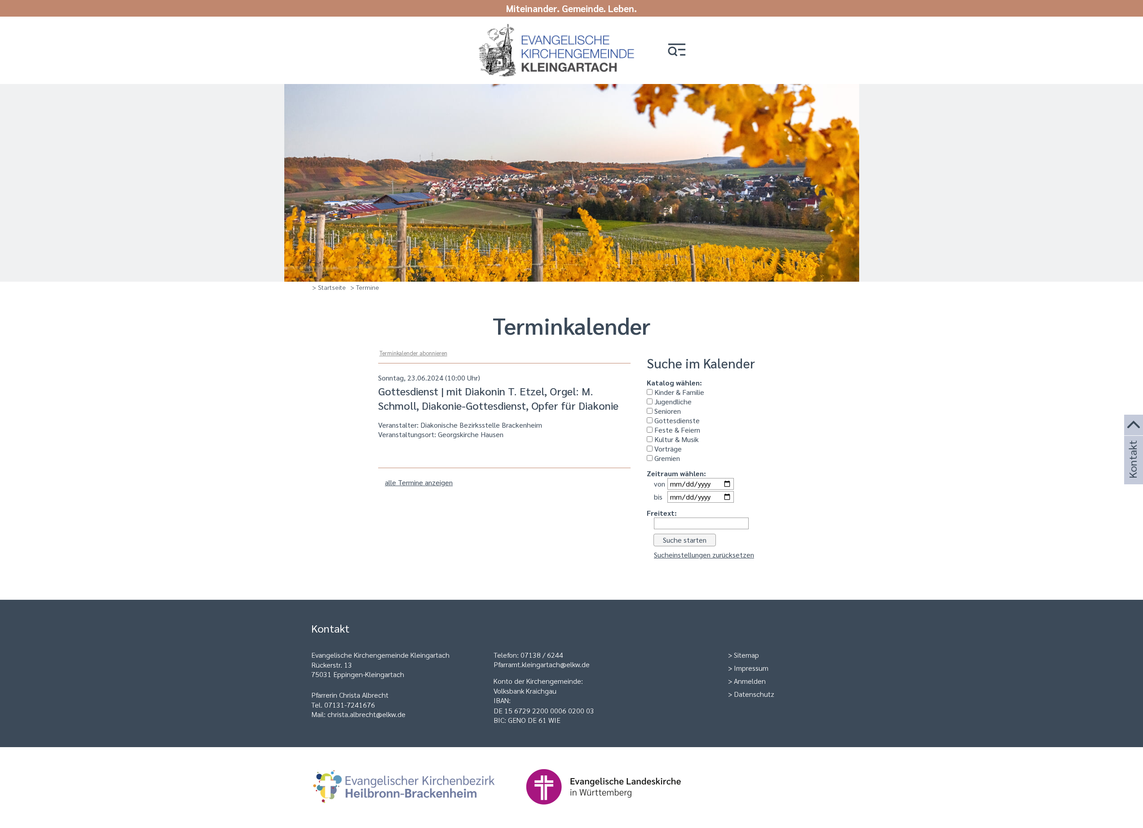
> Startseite (329, 287)
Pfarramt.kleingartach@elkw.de (542, 664)
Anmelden (750, 681)
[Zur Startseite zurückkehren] (551, 28)
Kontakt (1132, 471)
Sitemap (746, 655)
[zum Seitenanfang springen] (1133, 425)
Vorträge (667, 448)
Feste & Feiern (676, 429)
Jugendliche (672, 401)
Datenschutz (754, 694)
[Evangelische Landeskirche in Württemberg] (617, 809)
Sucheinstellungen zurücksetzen (704, 554)
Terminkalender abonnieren (413, 353)
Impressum (751, 668)
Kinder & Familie (678, 392)
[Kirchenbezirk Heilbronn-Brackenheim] (418, 809)
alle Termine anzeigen (419, 482)
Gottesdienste (676, 420)
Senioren (667, 411)
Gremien (666, 458)
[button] (676, 50)
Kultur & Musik (676, 439)
